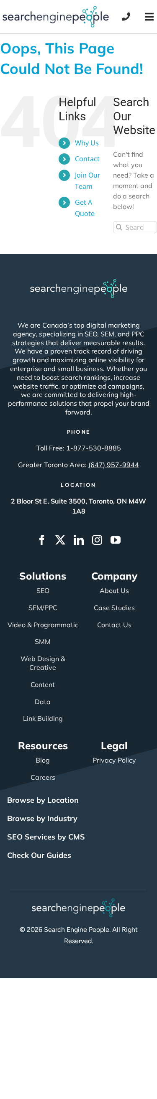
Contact (87, 158)
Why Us (87, 143)
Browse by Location (43, 800)
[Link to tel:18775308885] (126, 16)
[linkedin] (79, 540)
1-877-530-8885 (93, 448)
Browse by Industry (42, 818)
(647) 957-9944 (113, 464)
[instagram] (97, 540)
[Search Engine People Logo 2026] (56, 10)
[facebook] (42, 540)
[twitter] (60, 540)
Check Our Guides (39, 855)
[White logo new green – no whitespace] (78, 902)
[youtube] (116, 540)
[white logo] (78, 283)
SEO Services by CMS (46, 837)
